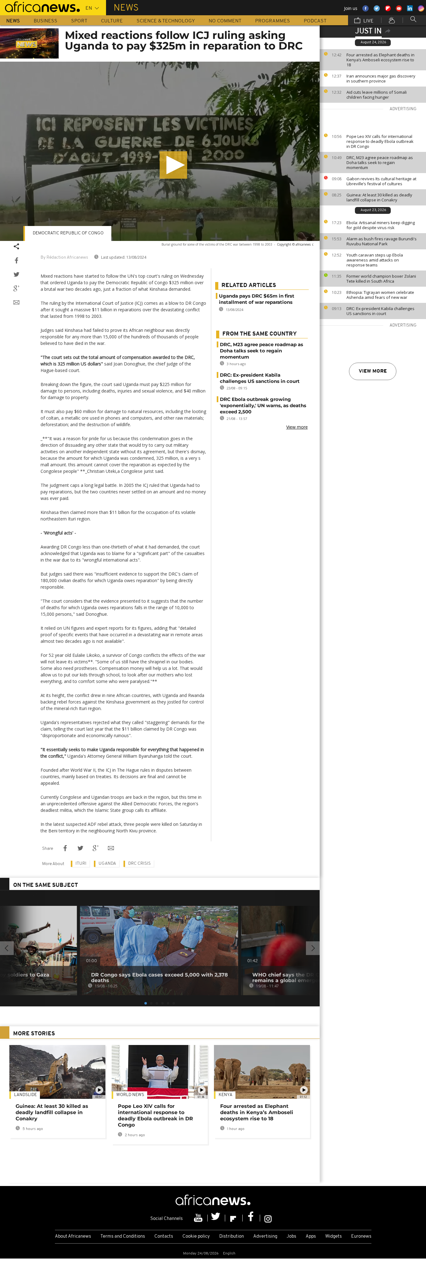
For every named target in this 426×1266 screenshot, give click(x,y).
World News (130, 1095)
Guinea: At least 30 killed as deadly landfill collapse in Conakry (379, 197)
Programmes (272, 21)
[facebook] (251, 1218)
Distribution (231, 1236)
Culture (112, 21)
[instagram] (268, 1218)
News (13, 21)
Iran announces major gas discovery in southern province (380, 78)
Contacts (163, 1236)
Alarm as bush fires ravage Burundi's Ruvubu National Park (381, 241)
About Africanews (73, 1236)
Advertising (265, 1236)
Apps (311, 1236)
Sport (79, 21)
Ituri (80, 863)
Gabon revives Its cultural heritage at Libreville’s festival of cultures (381, 181)
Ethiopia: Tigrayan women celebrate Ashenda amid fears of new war (380, 295)
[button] (173, 165)
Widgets (333, 1236)
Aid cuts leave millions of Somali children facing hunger (376, 95)
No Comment (225, 21)
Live (368, 21)
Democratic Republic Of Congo (68, 233)
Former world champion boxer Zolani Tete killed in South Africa (381, 279)
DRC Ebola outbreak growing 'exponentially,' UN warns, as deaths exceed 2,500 (263, 405)
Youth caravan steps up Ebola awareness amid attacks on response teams (374, 259)
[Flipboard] (234, 1218)
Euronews (361, 1236)
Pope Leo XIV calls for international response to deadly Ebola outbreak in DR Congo (380, 141)
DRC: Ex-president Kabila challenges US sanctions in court (380, 311)
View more (373, 371)
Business (45, 21)
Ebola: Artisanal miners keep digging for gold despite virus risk (380, 225)
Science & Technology (166, 21)
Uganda (107, 863)
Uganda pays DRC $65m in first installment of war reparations (256, 299)
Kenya (225, 1095)
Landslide (25, 1095)
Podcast (315, 21)
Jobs (291, 1236)
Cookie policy (196, 1236)
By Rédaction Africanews (64, 257)
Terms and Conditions (122, 1236)
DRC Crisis (139, 863)
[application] (160, 151)
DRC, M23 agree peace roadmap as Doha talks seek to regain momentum (379, 162)
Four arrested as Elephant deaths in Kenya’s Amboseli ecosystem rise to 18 (380, 59)
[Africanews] (40, 6)
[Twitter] (216, 1218)
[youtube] (199, 1218)
